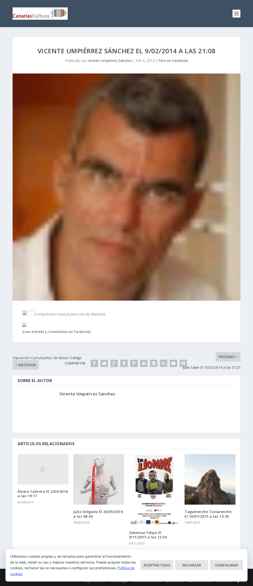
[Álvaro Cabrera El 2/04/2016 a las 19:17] (43, 469)
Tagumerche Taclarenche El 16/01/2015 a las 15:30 (208, 513)
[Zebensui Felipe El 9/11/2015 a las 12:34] (154, 490)
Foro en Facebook (173, 60)
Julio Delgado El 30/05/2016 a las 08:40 (98, 513)
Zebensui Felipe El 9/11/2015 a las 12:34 (148, 534)
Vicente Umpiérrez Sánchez (110, 60)
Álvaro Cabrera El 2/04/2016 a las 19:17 (43, 493)
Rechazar (191, 565)
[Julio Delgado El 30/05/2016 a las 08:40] (98, 479)
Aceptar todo (156, 565)
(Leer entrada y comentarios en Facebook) (56, 331)
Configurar (226, 565)
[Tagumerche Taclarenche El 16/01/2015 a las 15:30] (210, 479)
